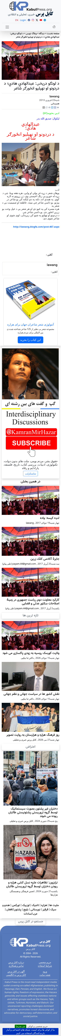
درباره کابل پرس (16, 962)
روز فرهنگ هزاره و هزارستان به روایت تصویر (32, 735)
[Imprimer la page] (49, 107)
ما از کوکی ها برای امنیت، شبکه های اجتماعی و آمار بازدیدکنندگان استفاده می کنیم (30, 1031)
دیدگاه (42, 33)
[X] (44, 107)
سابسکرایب (30, 473)
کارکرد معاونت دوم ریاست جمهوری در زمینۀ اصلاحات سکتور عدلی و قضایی (33, 602)
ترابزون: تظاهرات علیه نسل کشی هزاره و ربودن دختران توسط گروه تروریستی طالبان (32, 884)
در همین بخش (30, 481)
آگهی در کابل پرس (16, 971)
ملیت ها (54, 905)
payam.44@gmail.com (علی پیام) (19, 563)
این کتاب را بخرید (30, 340)
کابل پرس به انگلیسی (16, 974)
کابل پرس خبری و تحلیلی (24, 739)
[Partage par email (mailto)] (58, 107)
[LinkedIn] (52, 107)
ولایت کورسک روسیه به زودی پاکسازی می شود (31, 653)
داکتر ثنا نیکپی (27, 658)
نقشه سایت (44, 974)
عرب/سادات (30, 914)
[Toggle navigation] (7, 27)
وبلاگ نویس (31, 33)
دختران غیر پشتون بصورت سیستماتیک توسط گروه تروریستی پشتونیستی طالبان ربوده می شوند (33, 812)
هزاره (44, 905)
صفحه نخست (53, 33)
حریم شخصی (45, 962)
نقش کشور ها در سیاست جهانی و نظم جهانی (31, 694)
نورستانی (35, 909)
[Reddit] (46, 107)
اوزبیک (26, 905)
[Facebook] (55, 107)
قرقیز (45, 909)
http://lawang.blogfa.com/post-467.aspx (36, 226)
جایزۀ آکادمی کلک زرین (44, 559)
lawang (54, 96)
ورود (45, 971)
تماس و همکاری (16, 965)
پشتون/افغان (13, 909)
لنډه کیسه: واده (49, 518)
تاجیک (35, 905)
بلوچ (25, 909)
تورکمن (16, 905)
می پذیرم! (20, 1026)
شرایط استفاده (45, 965)
